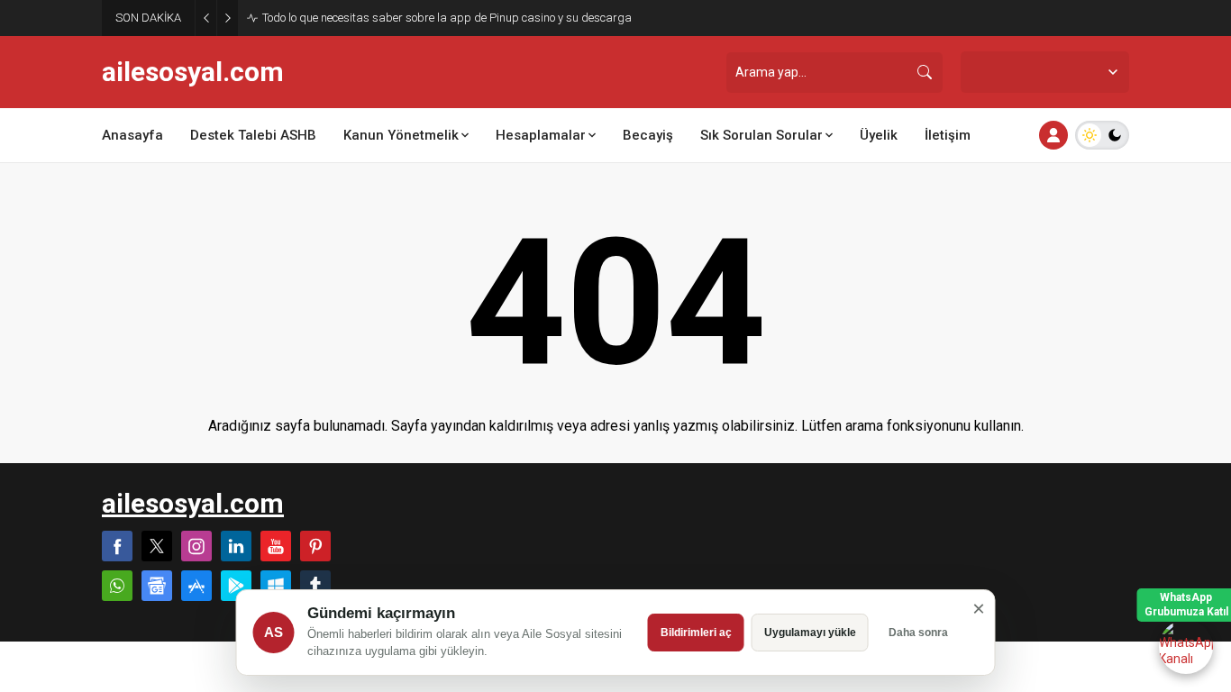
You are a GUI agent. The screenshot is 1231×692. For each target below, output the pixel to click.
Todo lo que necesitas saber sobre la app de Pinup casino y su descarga (447, 17)
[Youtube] (275, 546)
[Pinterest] (315, 546)
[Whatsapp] (117, 585)
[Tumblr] (315, 585)
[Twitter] (156, 546)
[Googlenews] (156, 585)
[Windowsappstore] (275, 585)
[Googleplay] (236, 585)
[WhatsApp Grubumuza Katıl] (1186, 647)
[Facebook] (117, 546)
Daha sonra (918, 632)
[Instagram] (196, 546)
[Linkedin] (236, 546)
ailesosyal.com (193, 72)
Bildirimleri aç (696, 632)
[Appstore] (196, 585)
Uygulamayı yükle (810, 632)
